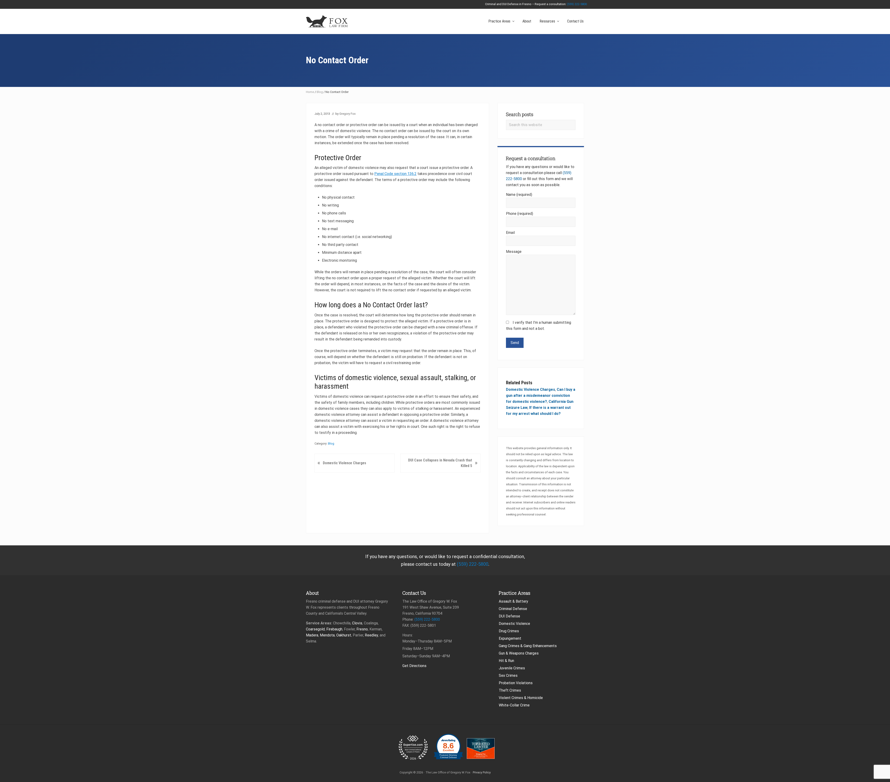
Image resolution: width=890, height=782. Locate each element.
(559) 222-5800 (577, 4)
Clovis (357, 623)
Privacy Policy (482, 772)
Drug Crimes (509, 631)
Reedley (371, 635)
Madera (312, 635)
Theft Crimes (510, 690)
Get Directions (414, 666)
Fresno (362, 629)
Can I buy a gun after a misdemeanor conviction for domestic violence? (540, 395)
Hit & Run (506, 660)
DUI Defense (509, 616)
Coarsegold (315, 629)
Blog (320, 92)
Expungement (510, 638)
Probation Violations (516, 683)
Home (310, 92)
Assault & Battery (513, 601)
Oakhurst (343, 635)
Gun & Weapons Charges (519, 653)
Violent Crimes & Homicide (521, 698)
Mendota (327, 635)
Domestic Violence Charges (530, 389)
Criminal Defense (513, 609)
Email (510, 232)
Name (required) (519, 194)
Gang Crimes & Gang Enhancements (528, 646)
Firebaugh (334, 629)
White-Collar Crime (514, 705)
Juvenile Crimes (512, 668)
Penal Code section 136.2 (395, 174)
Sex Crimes (508, 675)
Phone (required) (519, 213)
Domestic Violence (514, 623)
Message (513, 251)
